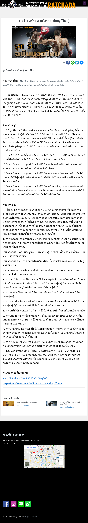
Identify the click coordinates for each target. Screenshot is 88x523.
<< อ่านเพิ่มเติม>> (24, 405)
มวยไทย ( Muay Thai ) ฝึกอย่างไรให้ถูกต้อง (25, 378)
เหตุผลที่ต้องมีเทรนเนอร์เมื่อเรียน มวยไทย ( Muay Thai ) (32, 383)
